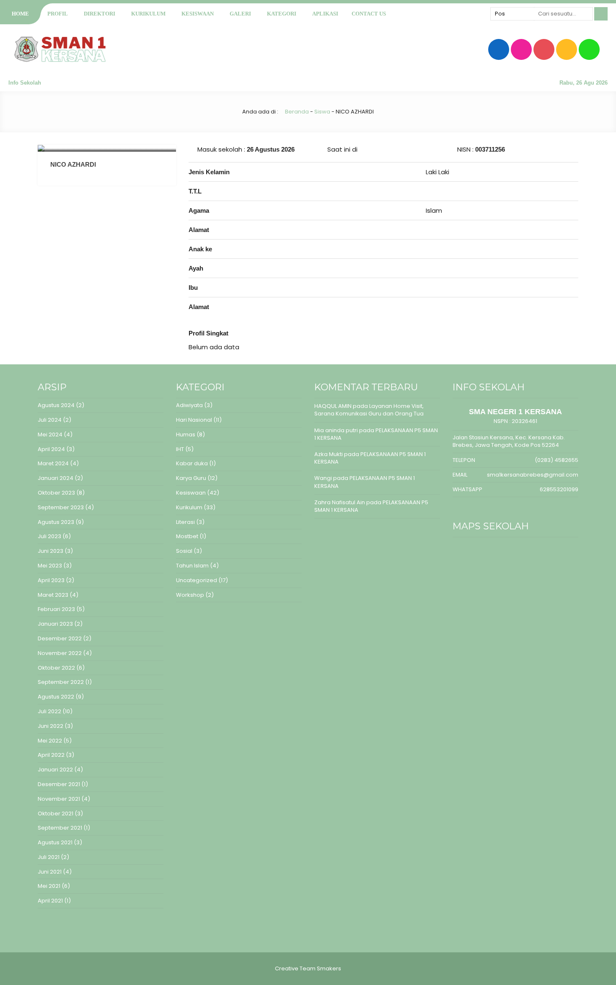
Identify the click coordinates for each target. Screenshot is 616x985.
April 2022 (51, 755)
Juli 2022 (49, 711)
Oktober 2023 (56, 493)
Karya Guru (191, 478)
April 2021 (50, 901)
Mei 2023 (50, 566)
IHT (180, 449)
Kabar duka (192, 463)
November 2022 (60, 653)
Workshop (190, 595)
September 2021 (60, 828)
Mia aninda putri (336, 430)
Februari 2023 (56, 609)
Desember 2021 (59, 784)
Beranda (296, 112)
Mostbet (187, 536)
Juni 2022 (50, 726)
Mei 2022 (50, 741)
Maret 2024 (53, 463)
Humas (185, 434)
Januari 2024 (55, 478)
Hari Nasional (194, 420)
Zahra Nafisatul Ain (339, 502)
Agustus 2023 (56, 522)
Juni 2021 (50, 872)
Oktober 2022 (56, 668)
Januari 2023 (55, 624)
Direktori (99, 13)
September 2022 (61, 682)
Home (20, 13)
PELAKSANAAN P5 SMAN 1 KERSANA (376, 434)
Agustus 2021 (55, 842)
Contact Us (369, 13)
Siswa (322, 112)
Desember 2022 (60, 638)
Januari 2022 (55, 770)
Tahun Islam (192, 566)
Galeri (240, 13)
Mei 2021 (49, 886)
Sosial (184, 551)
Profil (57, 13)
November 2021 (59, 799)
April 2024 (51, 449)
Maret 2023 (53, 595)
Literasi (185, 522)
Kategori (281, 13)
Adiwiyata (189, 405)
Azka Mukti (328, 454)
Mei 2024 (50, 434)
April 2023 (51, 580)
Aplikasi (325, 13)
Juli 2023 (49, 536)
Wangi (323, 478)
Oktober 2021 (55, 813)
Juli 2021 (49, 857)
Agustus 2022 (56, 697)
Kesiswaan (197, 13)
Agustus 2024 (56, 405)
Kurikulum (148, 13)
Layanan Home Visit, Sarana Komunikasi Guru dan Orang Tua (369, 410)
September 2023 (61, 507)
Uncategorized (196, 580)
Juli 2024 (50, 420)
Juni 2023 (50, 551)
